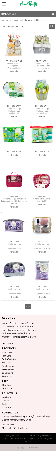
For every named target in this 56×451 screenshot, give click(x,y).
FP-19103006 (14, 151)
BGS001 (42, 196)
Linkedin (6, 400)
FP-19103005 (42, 151)
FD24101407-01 (14, 61)
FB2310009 (42, 61)
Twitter (5, 404)
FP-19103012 (42, 106)
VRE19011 (42, 241)
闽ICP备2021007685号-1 (28, 447)
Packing (36, 20)
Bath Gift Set (25, 20)
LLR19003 (14, 241)
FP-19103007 (14, 106)
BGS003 (14, 196)
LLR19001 (42, 286)
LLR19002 (14, 286)
